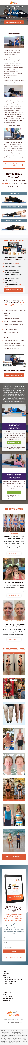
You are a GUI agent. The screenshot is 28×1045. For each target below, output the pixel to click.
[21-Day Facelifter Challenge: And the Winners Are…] (14, 611)
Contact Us (7, 992)
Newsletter (7, 1000)
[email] (7, 1025)
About (5, 971)
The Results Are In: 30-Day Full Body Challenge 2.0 (14, 537)
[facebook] (9, 1025)
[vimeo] (20, 1025)
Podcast (6, 973)
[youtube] (22, 1025)
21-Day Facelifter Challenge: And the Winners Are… (14, 625)
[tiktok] (17, 1025)
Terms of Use (9, 957)
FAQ (4, 994)
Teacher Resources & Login (12, 979)
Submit (14, 951)
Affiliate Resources (9, 981)
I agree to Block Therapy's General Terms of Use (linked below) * (14, 946)
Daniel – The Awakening (14, 582)
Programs (6, 977)
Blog (4, 975)
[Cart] (26, 2)
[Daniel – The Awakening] (14, 569)
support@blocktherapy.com (14, 1022)
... (20, 548)
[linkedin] (15, 1025)
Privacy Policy (18, 957)
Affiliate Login (7, 983)
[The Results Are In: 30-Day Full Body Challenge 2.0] (14, 524)
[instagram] (12, 1025)
